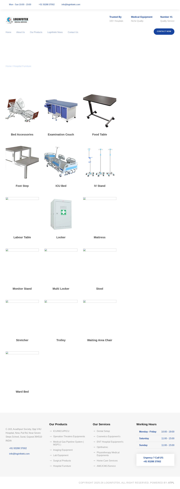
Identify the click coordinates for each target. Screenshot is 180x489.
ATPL (171, 483)
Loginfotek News (55, 32)
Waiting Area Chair (99, 340)
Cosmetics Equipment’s (108, 436)
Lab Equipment (60, 455)
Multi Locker (61, 288)
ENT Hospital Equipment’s (110, 442)
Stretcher (22, 340)
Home (8, 32)
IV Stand (99, 185)
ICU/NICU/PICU (61, 431)
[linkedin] (169, 4)
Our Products (36, 32)
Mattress (99, 237)
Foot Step (22, 185)
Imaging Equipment (63, 450)
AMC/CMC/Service (106, 466)
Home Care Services (107, 460)
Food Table (99, 134)
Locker (61, 237)
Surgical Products (62, 460)
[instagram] (173, 4)
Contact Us (73, 32)
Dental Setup (103, 431)
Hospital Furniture (62, 466)
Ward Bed (22, 391)
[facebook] (165, 4)
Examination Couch (61, 134)
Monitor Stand (22, 288)
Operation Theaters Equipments (69, 436)
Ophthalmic (102, 447)
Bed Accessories (22, 134)
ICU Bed (61, 185)
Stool (99, 288)
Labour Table (22, 237)
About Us (20, 32)
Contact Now (164, 31)
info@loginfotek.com (71, 4)
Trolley (61, 340)
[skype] (22, 483)
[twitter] (29, 483)
